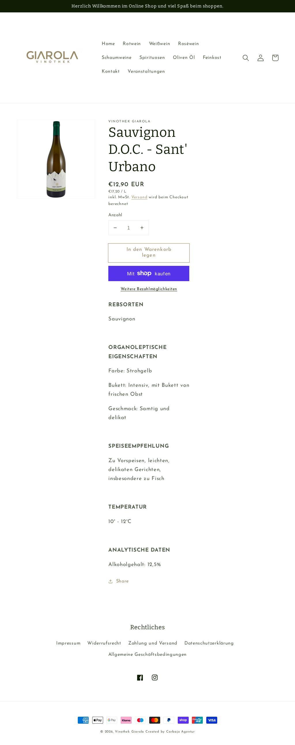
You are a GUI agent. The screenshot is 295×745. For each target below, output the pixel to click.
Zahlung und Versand (152, 643)
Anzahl (115, 215)
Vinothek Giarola (130, 731)
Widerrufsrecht (104, 643)
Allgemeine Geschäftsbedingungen (147, 654)
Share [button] (122, 581)
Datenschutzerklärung (209, 643)
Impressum (68, 643)
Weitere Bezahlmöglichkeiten (149, 289)
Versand (139, 197)
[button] (246, 58)
